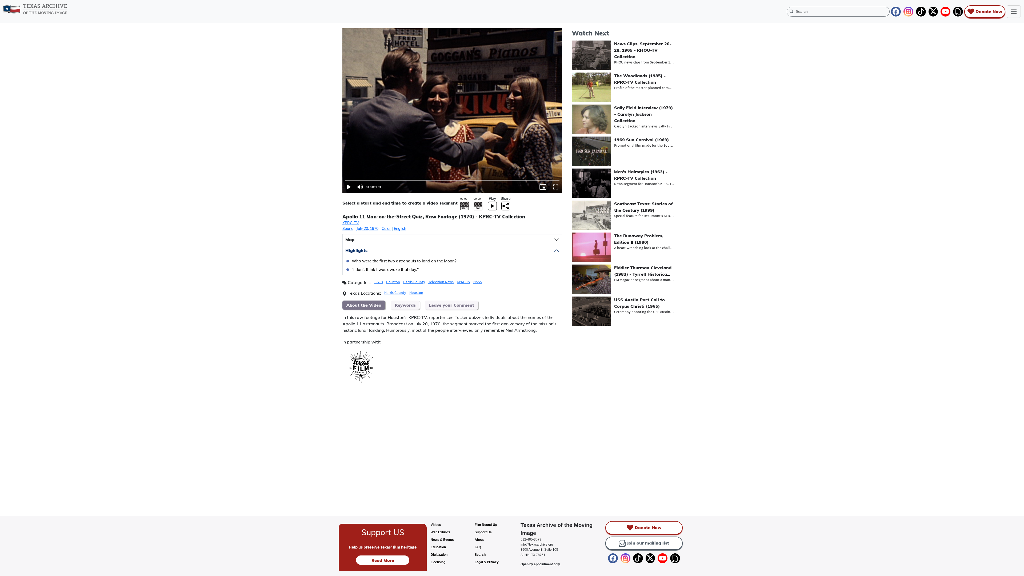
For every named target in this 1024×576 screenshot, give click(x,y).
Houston (393, 281)
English (400, 228)
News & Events (442, 540)
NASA (477, 281)
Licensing (438, 562)
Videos (436, 525)
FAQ (478, 547)
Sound (347, 228)
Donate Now (988, 11)
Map (349, 239)
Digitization (439, 555)
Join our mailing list (648, 543)
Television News (441, 281)
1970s (378, 281)
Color (386, 228)
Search (480, 555)
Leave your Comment (451, 305)
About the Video (363, 305)
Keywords (405, 305)
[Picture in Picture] (543, 187)
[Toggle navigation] (1014, 11)
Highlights (356, 250)
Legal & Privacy (487, 562)
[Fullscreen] (555, 187)
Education (438, 547)
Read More (382, 560)
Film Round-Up (486, 525)
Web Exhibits (440, 532)
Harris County (414, 281)
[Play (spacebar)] (348, 187)
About (479, 540)
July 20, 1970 (367, 228)
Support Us (483, 532)
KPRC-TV (350, 223)
